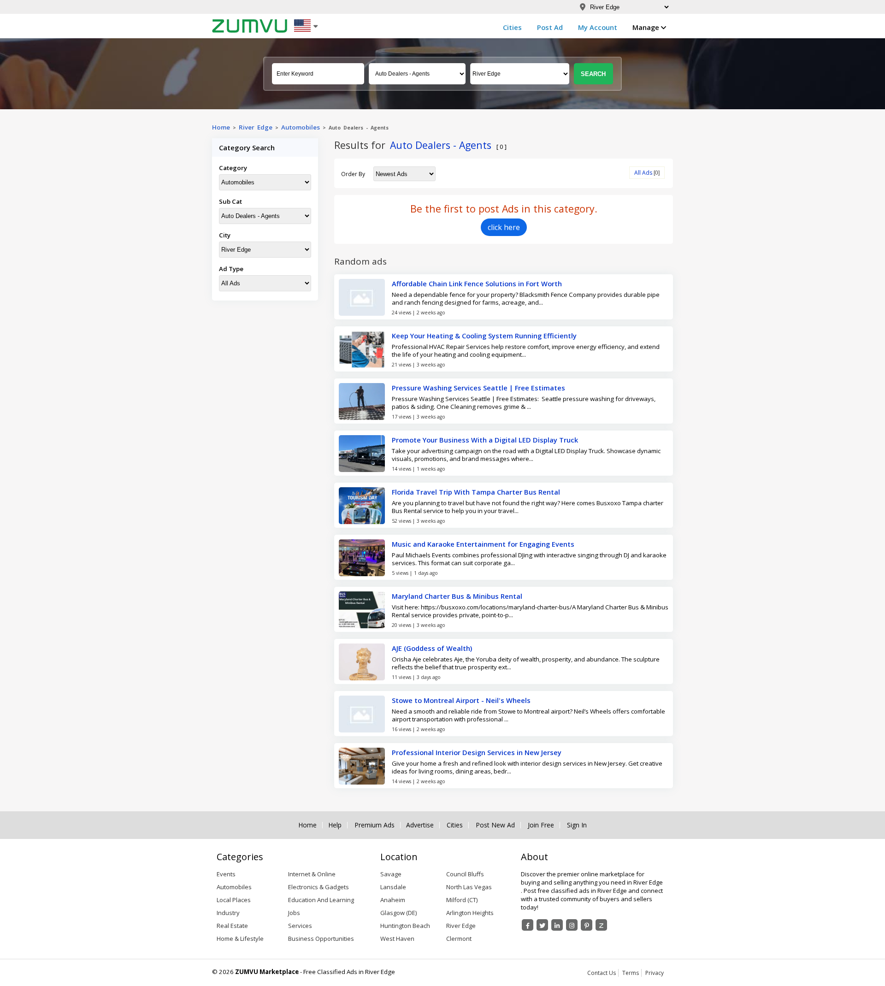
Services (300, 925)
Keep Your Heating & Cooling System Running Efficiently (484, 335)
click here (504, 227)
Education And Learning (321, 900)
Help (335, 825)
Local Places (234, 900)
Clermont (459, 938)
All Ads (643, 173)
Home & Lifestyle (240, 938)
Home (221, 127)
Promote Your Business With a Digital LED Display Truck (485, 439)
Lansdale (393, 887)
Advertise (420, 825)
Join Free (541, 825)
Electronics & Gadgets (318, 887)
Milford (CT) (462, 900)
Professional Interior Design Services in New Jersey (476, 752)
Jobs (294, 913)
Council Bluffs (465, 874)
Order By (353, 174)
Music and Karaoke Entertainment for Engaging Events (483, 544)
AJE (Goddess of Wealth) (432, 648)
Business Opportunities (321, 938)
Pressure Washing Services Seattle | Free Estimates (478, 387)
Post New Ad (495, 825)
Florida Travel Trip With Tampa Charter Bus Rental (476, 491)
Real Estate (232, 925)
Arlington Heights (470, 913)
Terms (630, 973)
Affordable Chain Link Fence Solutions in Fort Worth (477, 283)
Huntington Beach (405, 925)
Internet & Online (312, 874)
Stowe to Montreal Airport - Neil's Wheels (461, 700)
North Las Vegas (469, 887)
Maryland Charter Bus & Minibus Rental (457, 596)
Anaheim (392, 900)
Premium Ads (374, 825)
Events (226, 874)
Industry (228, 913)
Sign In (577, 825)
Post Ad (550, 27)
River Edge (461, 925)
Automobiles (300, 127)
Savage (390, 874)
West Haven (397, 938)
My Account (597, 27)
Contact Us (601, 973)
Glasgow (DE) (398, 913)
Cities (512, 27)
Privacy (654, 973)
